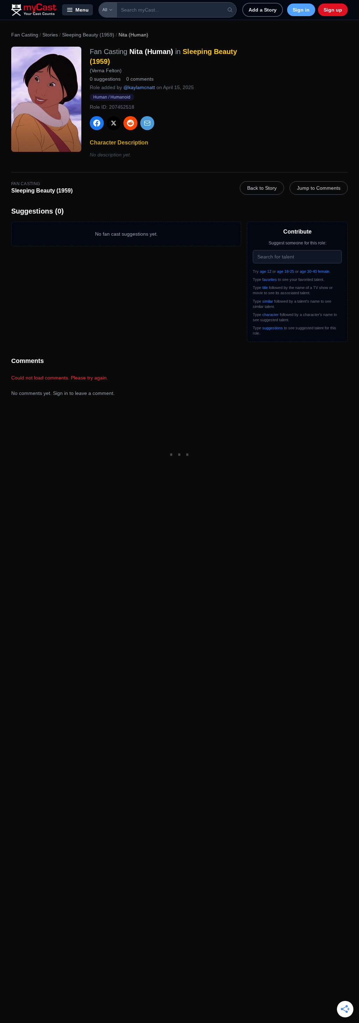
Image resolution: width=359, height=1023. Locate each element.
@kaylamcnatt (139, 87)
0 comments (140, 79)
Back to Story (262, 188)
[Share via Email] (147, 123)
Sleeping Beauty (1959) (88, 35)
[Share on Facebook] (97, 123)
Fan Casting (24, 35)
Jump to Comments (318, 188)
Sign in (301, 10)
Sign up (333, 10)
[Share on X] (114, 123)
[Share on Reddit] (130, 123)
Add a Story (263, 10)
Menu (82, 10)
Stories (50, 35)
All (104, 9)
